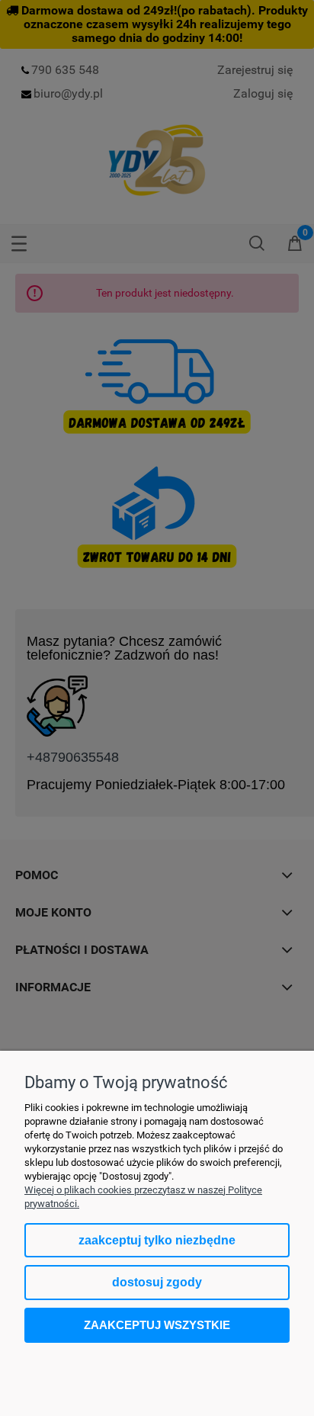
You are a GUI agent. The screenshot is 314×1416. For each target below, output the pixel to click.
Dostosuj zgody (157, 1282)
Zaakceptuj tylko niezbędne (157, 1240)
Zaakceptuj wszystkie (157, 1324)
